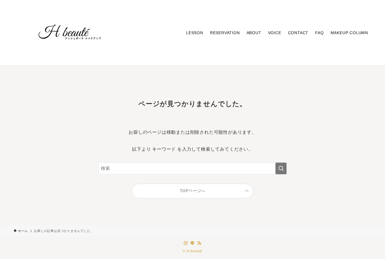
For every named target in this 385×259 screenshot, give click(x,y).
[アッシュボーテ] (70, 33)
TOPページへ (192, 190)
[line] (192, 243)
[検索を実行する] (281, 168)
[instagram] (185, 243)
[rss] (199, 243)
